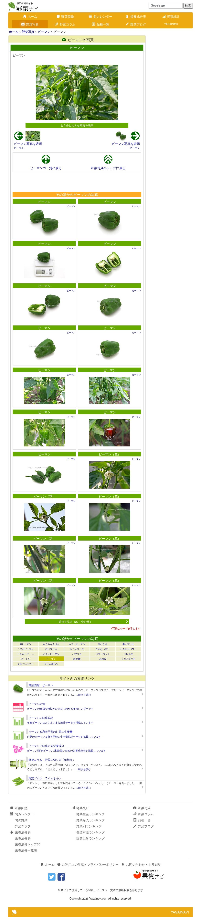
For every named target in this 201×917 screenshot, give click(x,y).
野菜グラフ (23, 826)
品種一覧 (103, 24)
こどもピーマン (25, 649)
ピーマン (44, 31)
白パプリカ (51, 649)
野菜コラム (67, 24)
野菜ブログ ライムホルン (44, 778)
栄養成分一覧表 (26, 850)
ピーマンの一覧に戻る (46, 168)
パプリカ (77, 653)
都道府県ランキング (90, 832)
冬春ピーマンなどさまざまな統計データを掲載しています (60, 722)
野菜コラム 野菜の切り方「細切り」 (51, 760)
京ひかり (102, 644)
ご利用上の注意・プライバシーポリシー (90, 864)
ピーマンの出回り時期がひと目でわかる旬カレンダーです (60, 708)
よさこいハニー (25, 663)
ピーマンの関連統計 (40, 718)
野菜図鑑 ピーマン (40, 685)
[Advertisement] (77, 182)
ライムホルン (51, 663)
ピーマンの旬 (36, 704)
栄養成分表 (138, 16)
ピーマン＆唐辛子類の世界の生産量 (50, 731)
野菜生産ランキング (90, 814)
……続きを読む (82, 694)
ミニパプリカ (128, 658)
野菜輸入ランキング (90, 820)
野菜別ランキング (88, 826)
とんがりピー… (25, 653)
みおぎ (102, 658)
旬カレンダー (102, 16)
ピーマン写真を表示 (28, 143)
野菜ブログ (138, 24)
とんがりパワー (128, 649)
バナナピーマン (51, 653)
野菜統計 (173, 16)
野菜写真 (32, 24)
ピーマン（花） (110, 454)
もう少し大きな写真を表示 (76, 125)
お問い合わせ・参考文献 (143, 864)
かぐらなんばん (51, 644)
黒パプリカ (128, 644)
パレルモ (128, 653)
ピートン (25, 658)
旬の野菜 (21, 820)
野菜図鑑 (67, 16)
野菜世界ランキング (90, 838)
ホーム (32, 16)
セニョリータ (77, 649)
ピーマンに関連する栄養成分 (46, 746)
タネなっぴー (103, 649)
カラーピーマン (77, 644)
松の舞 (76, 658)
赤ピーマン (25, 644)
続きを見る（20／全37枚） (75, 621)
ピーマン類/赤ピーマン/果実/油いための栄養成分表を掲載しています (66, 750)
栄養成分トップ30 (27, 844)
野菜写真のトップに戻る (108, 168)
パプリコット (103, 653)
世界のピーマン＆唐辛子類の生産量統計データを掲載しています (64, 736)
